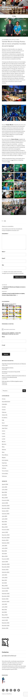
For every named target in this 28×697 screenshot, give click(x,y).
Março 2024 (5, 556)
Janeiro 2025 (5, 532)
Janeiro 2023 (5, 591)
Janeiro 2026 (5, 503)
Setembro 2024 (5, 543)
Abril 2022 (4, 612)
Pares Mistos (5, 455)
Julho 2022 (4, 604)
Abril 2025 (4, 524)
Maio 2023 (4, 580)
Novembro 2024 (6, 537)
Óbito (3, 447)
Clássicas (4, 412)
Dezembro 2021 (5, 623)
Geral (3, 423)
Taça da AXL (5, 465)
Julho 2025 (4, 516)
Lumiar (3, 439)
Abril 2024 (4, 553)
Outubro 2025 (5, 511)
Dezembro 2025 (5, 505)
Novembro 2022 (5, 596)
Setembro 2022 (5, 601)
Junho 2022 (4, 607)
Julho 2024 (4, 545)
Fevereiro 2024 (5, 559)
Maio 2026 (4, 492)
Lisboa (3, 433)
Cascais (4, 409)
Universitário (5, 473)
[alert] (14, 329)
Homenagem (5, 425)
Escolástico (4, 417)
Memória (4, 444)
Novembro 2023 (6, 567)
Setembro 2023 (5, 572)
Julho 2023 (4, 575)
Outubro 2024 (5, 540)
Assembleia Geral (6, 401)
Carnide (4, 407)
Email (3, 258)
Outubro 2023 (5, 569)
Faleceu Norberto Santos (7, 367)
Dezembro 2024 (5, 535)
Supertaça (4, 463)
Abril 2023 (4, 583)
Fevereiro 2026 (5, 500)
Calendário (4, 404)
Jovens (3, 431)
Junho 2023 (4, 577)
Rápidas (4, 457)
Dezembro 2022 (5, 593)
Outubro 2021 (5, 628)
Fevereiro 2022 (5, 617)
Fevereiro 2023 (5, 588)
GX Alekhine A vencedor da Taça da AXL (11, 371)
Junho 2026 (4, 489)
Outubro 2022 (5, 599)
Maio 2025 (4, 521)
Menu (14, 16)
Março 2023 (5, 585)
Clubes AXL (4, 415)
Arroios (3, 399)
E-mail (3, 345)
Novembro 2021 (5, 625)
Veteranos (4, 476)
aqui (12, 160)
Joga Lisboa (4, 428)
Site (3, 265)
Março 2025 (5, 527)
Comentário (5, 233)
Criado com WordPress (7, 693)
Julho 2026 (4, 487)
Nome (3, 251)
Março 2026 (5, 497)
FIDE (9, 161)
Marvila (3, 441)
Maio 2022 (4, 609)
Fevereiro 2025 (5, 529)
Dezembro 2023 (5, 564)
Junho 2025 (4, 519)
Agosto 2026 (5, 484)
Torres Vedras (5, 470)
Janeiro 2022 (5, 620)
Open (3, 452)
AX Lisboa (16, 39)
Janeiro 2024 (5, 561)
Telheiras (4, 468)
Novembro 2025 (6, 508)
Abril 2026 (4, 495)
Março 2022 (4, 614)
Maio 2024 (4, 551)
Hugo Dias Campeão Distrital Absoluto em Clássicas (14, 363)
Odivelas (4, 449)
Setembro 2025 (5, 513)
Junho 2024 (4, 548)
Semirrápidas (5, 460)
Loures (3, 436)
